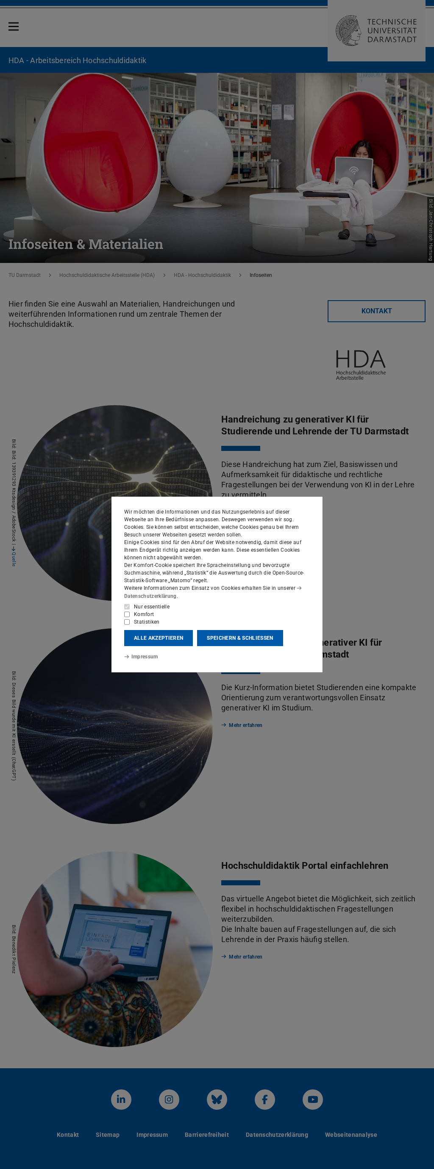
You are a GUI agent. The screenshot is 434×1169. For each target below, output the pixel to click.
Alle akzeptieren (158, 638)
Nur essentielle (152, 607)
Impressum (144, 657)
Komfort (144, 614)
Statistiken (147, 622)
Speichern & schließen (240, 638)
